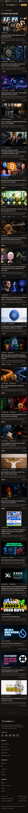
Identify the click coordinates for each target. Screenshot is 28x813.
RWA (2, 766)
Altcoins (12, 61)
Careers (3, 788)
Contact (3, 791)
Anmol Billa (24, 71)
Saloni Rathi (24, 42)
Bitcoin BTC (5, 32)
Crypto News (4, 746)
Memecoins (10, 352)
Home (2, 10)
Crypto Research (6, 614)
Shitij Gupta (24, 100)
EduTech (11, 557)
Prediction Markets (7, 119)
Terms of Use (4, 796)
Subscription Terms (22, 796)
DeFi (9, 264)
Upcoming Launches (6, 755)
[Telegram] (10, 735)
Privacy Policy (23, 798)
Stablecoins (7, 147)
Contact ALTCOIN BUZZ (6, 800)
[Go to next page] (18, 713)
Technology (5, 61)
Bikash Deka (24, 245)
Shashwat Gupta (23, 159)
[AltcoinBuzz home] (11, 5)
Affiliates (3, 782)
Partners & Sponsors (6, 785)
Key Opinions (5, 178)
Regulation (5, 557)
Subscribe (24, 4)
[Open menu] (2, 5)
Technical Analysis (5, 749)
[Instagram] (17, 735)
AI (2, 147)
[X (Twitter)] (2, 735)
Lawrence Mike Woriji (22, 649)
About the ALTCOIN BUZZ (7, 798)
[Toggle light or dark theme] (19, 5)
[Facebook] (13, 735)
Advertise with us (23, 800)
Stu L (26, 622)
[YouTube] (6, 735)
